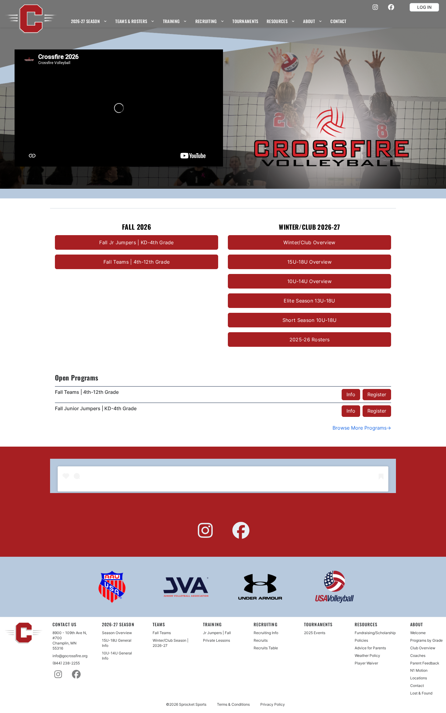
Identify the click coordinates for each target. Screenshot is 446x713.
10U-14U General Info (117, 656)
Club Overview (422, 648)
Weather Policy (367, 655)
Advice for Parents (370, 648)
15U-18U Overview (309, 262)
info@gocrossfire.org (69, 656)
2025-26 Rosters (309, 339)
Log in (424, 7)
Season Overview (117, 632)
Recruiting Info (266, 632)
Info (350, 394)
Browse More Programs (360, 428)
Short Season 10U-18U (309, 320)
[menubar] (209, 21)
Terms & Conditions (233, 704)
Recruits (261, 640)
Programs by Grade (426, 640)
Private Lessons (216, 640)
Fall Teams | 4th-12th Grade (136, 262)
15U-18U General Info (116, 643)
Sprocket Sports (192, 704)
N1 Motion (418, 670)
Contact (417, 685)
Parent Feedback (424, 663)
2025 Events (314, 632)
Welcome (418, 632)
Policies (361, 640)
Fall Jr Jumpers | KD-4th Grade (136, 242)
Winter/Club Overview (309, 242)
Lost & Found (421, 693)
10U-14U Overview (309, 281)
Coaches (417, 655)
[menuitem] (89, 21)
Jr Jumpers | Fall (217, 632)
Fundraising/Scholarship (375, 632)
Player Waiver (366, 663)
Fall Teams (162, 632)
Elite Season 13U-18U (309, 301)
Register (376, 394)
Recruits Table (266, 648)
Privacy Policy (272, 704)
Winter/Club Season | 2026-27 (170, 643)
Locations (418, 678)
